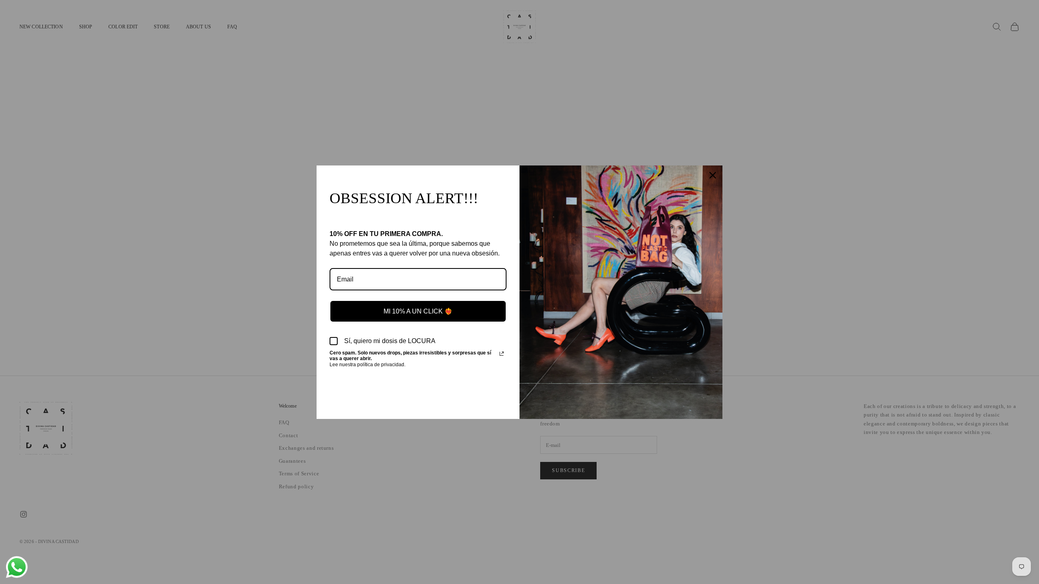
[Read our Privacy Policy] (502, 354)
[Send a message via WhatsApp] (17, 567)
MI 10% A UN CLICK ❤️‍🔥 (418, 311)
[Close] (712, 175)
